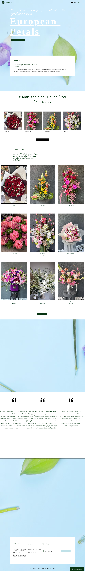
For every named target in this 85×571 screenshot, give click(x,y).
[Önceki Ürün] (2, 123)
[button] (82, 2)
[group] (42, 123)
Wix (54, 568)
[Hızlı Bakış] (14, 184)
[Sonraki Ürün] (83, 123)
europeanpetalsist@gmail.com (19, 555)
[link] (79, 2)
